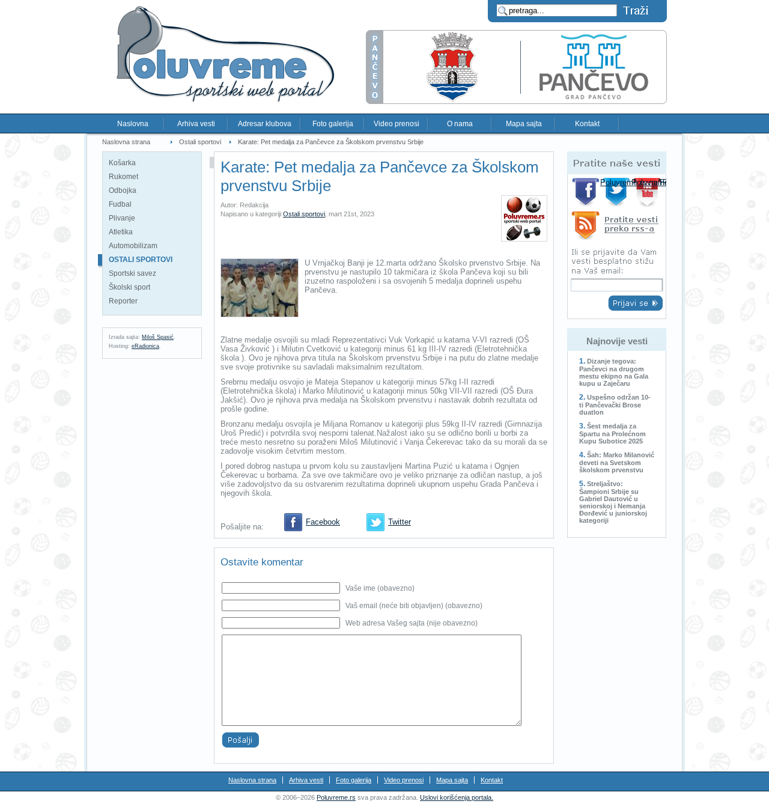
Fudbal (120, 204)
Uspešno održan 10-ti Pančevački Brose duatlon (615, 405)
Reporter (123, 301)
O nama (460, 124)
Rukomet (123, 176)
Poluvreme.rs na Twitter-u (617, 192)
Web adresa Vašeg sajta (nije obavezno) (411, 623)
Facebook (323, 521)
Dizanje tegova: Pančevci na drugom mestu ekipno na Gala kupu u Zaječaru (613, 372)
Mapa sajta (524, 124)
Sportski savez (132, 273)
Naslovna (132, 124)
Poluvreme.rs (336, 797)
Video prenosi (396, 124)
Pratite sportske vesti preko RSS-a (616, 227)
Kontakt (587, 124)
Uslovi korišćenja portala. (456, 797)
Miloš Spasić (158, 337)
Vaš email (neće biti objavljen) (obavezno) (413, 605)
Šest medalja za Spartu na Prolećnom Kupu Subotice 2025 (612, 433)
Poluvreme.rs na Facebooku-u (586, 192)
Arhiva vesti (196, 124)
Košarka (122, 163)
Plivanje (122, 218)
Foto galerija (332, 124)
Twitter (399, 521)
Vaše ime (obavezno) (380, 588)
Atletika (121, 232)
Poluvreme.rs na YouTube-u (648, 192)
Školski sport (129, 287)
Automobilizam (133, 246)
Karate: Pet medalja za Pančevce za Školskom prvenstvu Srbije (331, 141)
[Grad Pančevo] (516, 101)
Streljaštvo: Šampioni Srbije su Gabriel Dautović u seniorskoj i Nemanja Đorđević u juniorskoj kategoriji (613, 502)
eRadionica (145, 346)
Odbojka (122, 190)
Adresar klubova (264, 124)
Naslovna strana (126, 141)
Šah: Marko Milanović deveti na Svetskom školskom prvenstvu (616, 462)
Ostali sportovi (200, 141)
